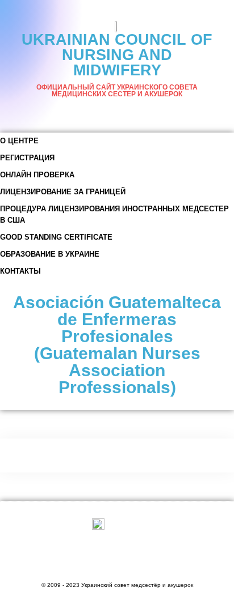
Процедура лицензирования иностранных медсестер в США (114, 214)
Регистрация (27, 158)
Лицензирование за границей (63, 192)
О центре (19, 141)
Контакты (20, 271)
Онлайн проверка (37, 175)
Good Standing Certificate (56, 237)
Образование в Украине (49, 254)
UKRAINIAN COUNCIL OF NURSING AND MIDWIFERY (117, 55)
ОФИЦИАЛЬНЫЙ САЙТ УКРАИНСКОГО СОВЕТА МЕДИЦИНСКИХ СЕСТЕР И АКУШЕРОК (117, 90)
